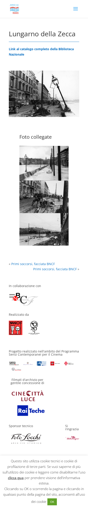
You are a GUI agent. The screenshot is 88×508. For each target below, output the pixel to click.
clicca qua (16, 478)
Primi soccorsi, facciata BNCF (33, 264)
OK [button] (52, 502)
